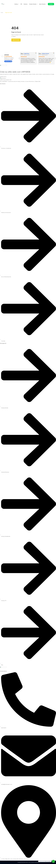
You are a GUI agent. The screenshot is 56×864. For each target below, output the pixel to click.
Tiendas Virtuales (32, 4)
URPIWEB (6, 54)
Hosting (16, 4)
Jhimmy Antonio (45, 53)
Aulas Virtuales (42, 4)
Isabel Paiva (26, 53)
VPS (21, 4)
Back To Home (16, 40)
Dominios (25, 4)
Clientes (51, 4)
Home (2, 12)
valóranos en (7, 61)
